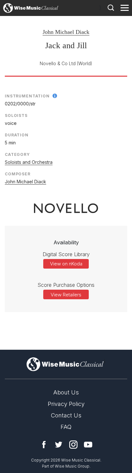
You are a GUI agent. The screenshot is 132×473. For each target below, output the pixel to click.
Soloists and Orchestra (29, 162)
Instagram (73, 444)
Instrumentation (27, 96)
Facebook (44, 444)
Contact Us (66, 415)
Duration (17, 135)
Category (17, 154)
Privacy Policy (66, 404)
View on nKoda (66, 264)
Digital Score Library (66, 254)
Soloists (16, 115)
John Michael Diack (66, 32)
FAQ (66, 426)
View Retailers (66, 295)
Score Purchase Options (66, 285)
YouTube (88, 444)
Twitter (58, 444)
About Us (66, 392)
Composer (17, 174)
